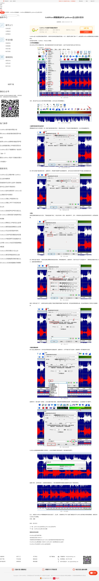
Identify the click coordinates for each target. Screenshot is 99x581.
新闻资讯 (18, 561)
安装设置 (8, 28)
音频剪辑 (8, 43)
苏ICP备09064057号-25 (47, 578)
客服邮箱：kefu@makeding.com (67, 556)
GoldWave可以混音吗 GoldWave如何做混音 (40, 544)
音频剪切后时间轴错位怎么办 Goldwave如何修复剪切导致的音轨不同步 (47, 539)
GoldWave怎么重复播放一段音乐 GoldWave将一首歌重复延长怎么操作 (46, 542)
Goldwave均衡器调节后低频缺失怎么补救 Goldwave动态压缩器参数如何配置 (10, 242)
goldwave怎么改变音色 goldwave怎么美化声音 (45, 526)
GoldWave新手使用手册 (35, 535)
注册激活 (8, 31)
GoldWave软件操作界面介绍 (8, 129)
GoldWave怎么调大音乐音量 (40, 528)
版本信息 (8, 66)
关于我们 (35, 556)
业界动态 (8, 63)
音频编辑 (8, 46)
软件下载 (2, 559)
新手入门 (18, 556)
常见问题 (18, 559)
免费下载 (11, 84)
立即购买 (86, 32)
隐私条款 (35, 559)
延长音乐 (35, 523)
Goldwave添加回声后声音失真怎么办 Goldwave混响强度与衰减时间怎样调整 (10, 214)
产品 (1, 6)
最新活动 (8, 60)
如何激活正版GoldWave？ (36, 537)
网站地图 (35, 561)
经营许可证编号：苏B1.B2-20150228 (51, 575)
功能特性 (2, 556)
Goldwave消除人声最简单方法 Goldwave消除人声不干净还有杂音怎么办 (10, 202)
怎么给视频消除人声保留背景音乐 (10, 145)
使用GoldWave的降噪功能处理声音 (10, 141)
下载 (1, 10)
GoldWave (2, 3)
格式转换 (8, 51)
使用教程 (8, 34)
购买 (2, 12)
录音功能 (8, 48)
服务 (1, 8)
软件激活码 (2, 561)
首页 (1, 4)
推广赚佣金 (52, 556)
